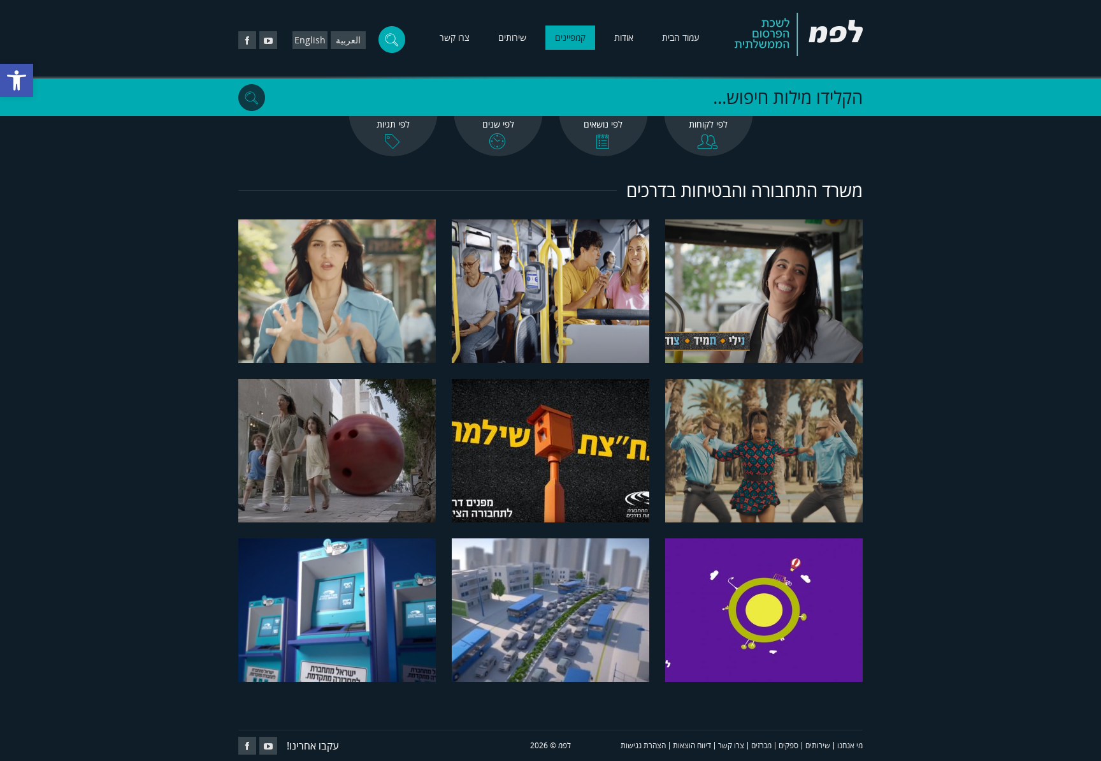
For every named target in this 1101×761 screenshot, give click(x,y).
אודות (623, 37)
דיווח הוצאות (692, 745)
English (310, 40)
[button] (16, 80)
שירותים (512, 37)
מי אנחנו (850, 745)
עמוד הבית (681, 37)
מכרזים (761, 745)
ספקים (788, 745)
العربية (348, 40)
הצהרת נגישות (643, 745)
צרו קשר (455, 37)
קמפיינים (570, 37)
